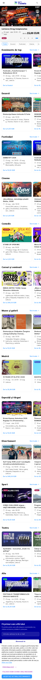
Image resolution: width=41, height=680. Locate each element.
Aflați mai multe (7, 662)
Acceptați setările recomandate (16, 676)
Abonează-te (20, 641)
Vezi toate (34, 50)
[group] (20, 16)
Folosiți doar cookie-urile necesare (17, 672)
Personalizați (10, 667)
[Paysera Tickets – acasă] (20, 2)
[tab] (20, 38)
